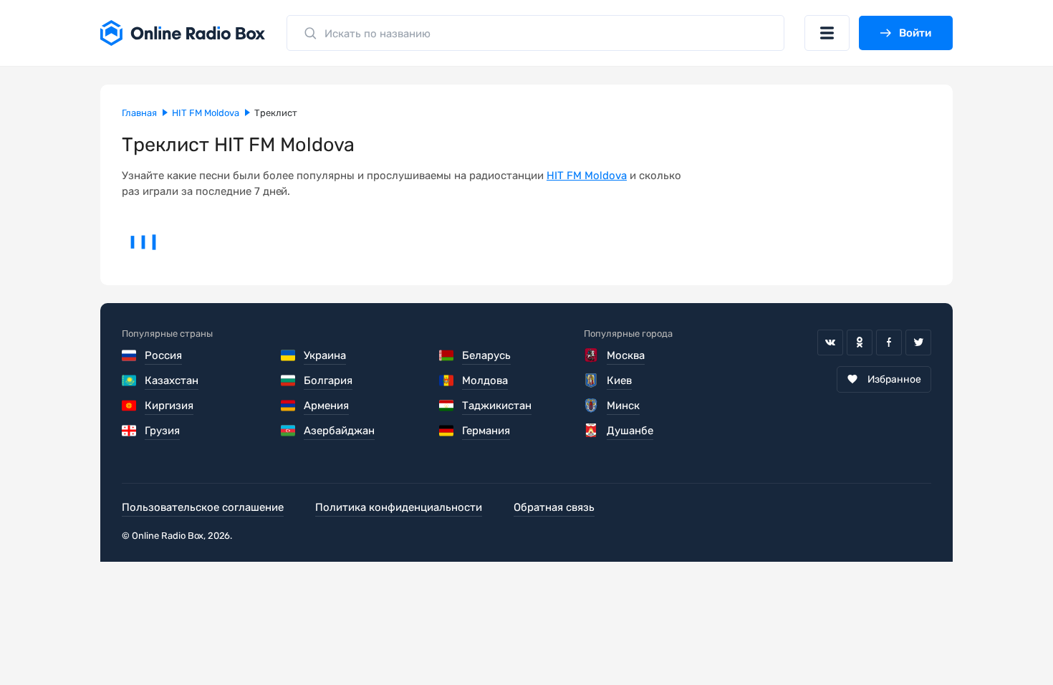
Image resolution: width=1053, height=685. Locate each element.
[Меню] (827, 33)
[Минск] (591, 405)
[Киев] (591, 380)
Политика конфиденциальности (398, 507)
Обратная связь (554, 507)
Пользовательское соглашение (203, 507)
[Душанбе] (591, 430)
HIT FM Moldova (587, 175)
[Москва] (591, 355)
